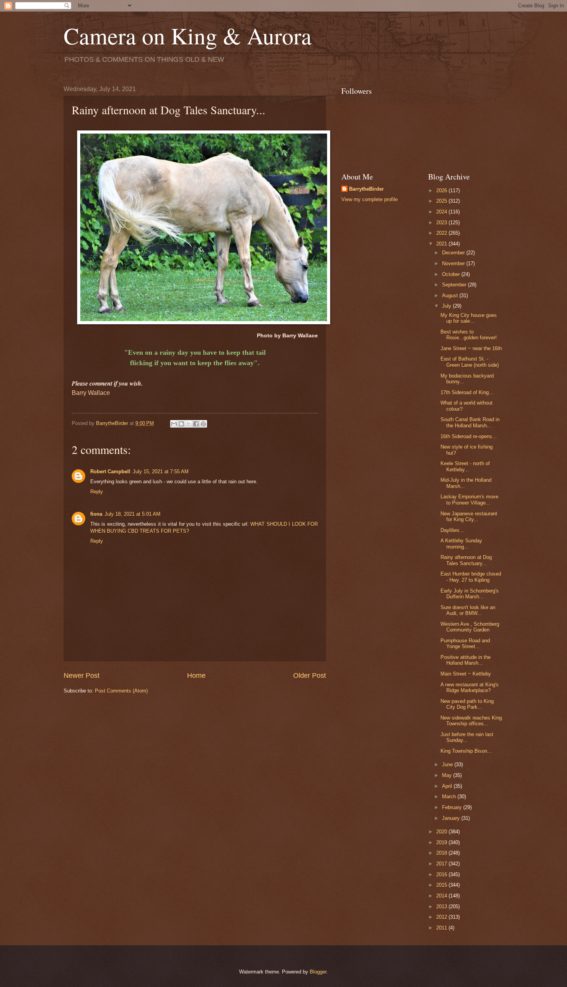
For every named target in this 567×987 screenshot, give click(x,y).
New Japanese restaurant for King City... (468, 516)
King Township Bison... (466, 751)
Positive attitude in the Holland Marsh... (465, 660)
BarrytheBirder (366, 189)
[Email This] (174, 424)
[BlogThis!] (181, 424)
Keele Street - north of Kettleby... (465, 466)
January (451, 818)
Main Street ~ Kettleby (465, 674)
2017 (442, 864)
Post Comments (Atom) (121, 691)
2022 (442, 233)
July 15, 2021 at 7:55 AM (161, 471)
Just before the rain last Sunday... (466, 737)
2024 (442, 212)
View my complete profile (369, 199)
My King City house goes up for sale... (468, 318)
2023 (442, 222)
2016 (442, 874)
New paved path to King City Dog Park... (467, 704)
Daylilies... (452, 530)
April (448, 786)
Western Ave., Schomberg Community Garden (469, 627)
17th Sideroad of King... (466, 392)
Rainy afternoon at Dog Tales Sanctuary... (466, 560)
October (451, 274)
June (448, 764)
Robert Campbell (110, 471)
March (449, 796)
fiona (96, 514)
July (447, 306)
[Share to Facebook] (196, 424)
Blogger (318, 972)
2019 (442, 842)
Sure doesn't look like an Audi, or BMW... (467, 610)
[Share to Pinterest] (203, 424)
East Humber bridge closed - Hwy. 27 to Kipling (470, 576)
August (450, 295)
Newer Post (82, 675)
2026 (442, 190)
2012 (442, 917)
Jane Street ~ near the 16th (471, 348)
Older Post (309, 675)
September (455, 285)
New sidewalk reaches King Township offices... (471, 720)
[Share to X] (188, 424)
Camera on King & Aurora (188, 35)
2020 (442, 832)
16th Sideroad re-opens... (468, 436)
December (454, 253)
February (452, 807)
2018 (442, 853)
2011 (442, 928)
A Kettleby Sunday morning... (461, 543)
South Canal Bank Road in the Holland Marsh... (470, 422)
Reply (96, 491)
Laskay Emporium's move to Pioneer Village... (469, 499)
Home (196, 675)
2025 (442, 201)
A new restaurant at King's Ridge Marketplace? (469, 687)
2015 (442, 885)
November (454, 263)
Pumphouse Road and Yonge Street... (465, 643)
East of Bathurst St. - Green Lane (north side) (469, 361)
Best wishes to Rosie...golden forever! (468, 334)
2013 (442, 906)
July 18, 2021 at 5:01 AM (132, 514)
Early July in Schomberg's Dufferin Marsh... (469, 593)
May (447, 775)
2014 (442, 896)
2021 (442, 244)
